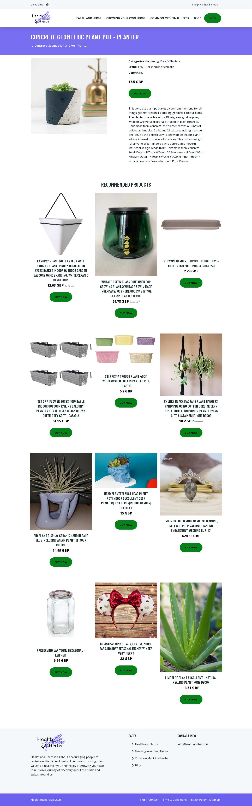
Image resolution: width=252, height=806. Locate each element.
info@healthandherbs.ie (205, 4)
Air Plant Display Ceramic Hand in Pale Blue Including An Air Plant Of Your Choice (61, 540)
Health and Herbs (88, 18)
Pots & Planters (170, 61)
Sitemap (214, 800)
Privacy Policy (198, 800)
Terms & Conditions (174, 800)
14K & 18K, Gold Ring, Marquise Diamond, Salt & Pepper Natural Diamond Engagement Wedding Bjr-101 (191, 525)
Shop (212, 18)
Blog (198, 18)
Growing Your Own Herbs (125, 18)
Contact (153, 800)
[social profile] (47, 4)
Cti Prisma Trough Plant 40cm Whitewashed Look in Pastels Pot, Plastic (126, 381)
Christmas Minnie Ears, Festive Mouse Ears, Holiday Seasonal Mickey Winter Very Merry (126, 648)
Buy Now (140, 93)
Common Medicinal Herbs (169, 18)
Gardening (152, 61)
